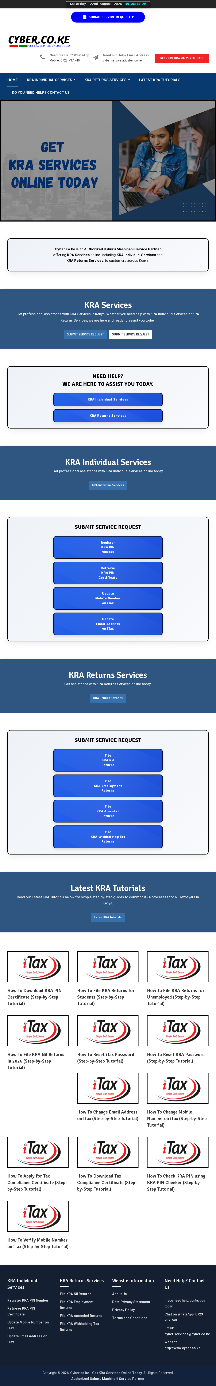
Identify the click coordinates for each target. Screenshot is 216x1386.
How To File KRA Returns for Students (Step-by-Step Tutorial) (106, 997)
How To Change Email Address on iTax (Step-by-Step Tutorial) (107, 1115)
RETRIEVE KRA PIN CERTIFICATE (181, 58)
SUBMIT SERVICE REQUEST (85, 334)
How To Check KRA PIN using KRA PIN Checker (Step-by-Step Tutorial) (176, 1182)
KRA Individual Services (136, 255)
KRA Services (78, 255)
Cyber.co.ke (65, 249)
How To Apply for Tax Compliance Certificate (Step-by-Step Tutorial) (37, 1182)
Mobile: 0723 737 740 (65, 60)
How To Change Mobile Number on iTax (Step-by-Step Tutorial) (177, 1118)
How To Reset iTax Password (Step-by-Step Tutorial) (105, 1058)
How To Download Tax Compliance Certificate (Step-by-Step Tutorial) (107, 1182)
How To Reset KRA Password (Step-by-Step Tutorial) (176, 1058)
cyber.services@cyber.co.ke (122, 60)
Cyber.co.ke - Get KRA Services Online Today (106, 1373)
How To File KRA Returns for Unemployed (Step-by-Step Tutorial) (175, 997)
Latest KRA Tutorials (108, 917)
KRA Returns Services (84, 260)
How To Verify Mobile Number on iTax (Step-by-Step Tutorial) (38, 1243)
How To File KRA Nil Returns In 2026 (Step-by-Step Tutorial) (35, 1061)
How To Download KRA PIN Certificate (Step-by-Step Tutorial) (34, 997)
